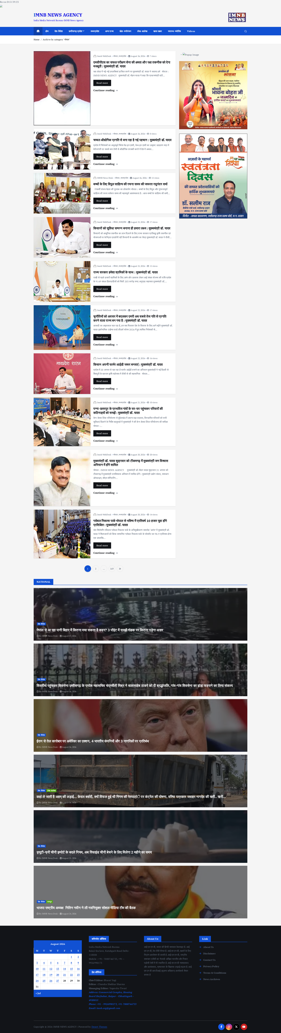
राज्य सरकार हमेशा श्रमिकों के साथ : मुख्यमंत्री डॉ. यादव (125, 272)
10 (37, 968)
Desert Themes (99, 1026)
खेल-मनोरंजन (125, 31)
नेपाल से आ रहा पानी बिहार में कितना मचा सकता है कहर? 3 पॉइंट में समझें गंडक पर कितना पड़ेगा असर (100, 630)
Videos (191, 31)
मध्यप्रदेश (95, 31)
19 (50, 974)
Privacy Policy (211, 966)
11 (44, 968)
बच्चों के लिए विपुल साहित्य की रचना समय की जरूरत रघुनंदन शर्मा (130, 184)
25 (44, 980)
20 (57, 974)
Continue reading (104, 90)
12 (50, 968)
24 (37, 980)
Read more (102, 82)
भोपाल (115, 56)
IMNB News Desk (105, 177)
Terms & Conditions (214, 972)
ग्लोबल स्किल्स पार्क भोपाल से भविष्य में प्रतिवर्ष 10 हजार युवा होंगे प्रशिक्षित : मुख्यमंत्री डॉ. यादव (130, 523)
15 (71, 968)
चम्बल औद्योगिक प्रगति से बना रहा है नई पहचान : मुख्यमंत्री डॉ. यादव (132, 140)
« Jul (38, 993)
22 (71, 974)
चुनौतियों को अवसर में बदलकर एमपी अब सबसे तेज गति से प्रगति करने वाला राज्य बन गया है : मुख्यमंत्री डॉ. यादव (129, 318)
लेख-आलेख (142, 31)
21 (64, 974)
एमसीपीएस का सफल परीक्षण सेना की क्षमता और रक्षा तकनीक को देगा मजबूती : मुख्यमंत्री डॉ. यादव (131, 64)
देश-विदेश (59, 31)
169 (112, 568)
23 (78, 974)
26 (50, 980)
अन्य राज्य (109, 31)
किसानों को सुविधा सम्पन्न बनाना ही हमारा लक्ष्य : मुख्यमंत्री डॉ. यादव (131, 228)
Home (37, 39)
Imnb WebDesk (104, 56)
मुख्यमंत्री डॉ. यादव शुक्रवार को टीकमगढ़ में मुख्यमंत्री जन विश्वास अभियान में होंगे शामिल (130, 463)
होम (47, 31)
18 (44, 974)
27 (57, 980)
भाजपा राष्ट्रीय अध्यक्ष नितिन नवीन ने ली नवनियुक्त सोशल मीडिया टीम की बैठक (86, 907)
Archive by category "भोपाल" (56, 39)
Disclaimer (209, 953)
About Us (208, 947)
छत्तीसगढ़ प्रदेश (75, 31)
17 (37, 974)
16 (78, 968)
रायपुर (49, 902)
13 (57, 968)
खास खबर (157, 31)
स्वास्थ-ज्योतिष (174, 31)
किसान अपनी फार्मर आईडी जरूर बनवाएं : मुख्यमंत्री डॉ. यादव (128, 364)
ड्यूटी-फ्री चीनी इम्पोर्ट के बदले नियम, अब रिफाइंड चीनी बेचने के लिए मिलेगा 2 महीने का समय (94, 852)
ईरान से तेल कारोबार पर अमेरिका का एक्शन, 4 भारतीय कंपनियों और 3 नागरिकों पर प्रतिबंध (93, 741)
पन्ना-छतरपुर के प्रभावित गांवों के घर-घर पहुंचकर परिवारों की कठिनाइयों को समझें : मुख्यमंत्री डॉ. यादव (128, 410)
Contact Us (209, 960)
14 (64, 968)
